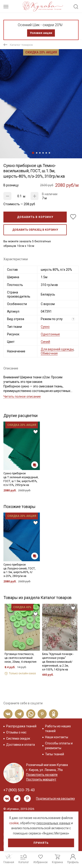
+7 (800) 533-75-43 (19, 790)
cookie (14, 823)
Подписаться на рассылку (55, 798)
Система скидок (18, 738)
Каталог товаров (21, 44)
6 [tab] (49, 153)
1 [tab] (33, 153)
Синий (45, 342)
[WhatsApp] (30, 713)
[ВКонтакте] (8, 713)
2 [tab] (36, 153)
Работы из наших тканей (58, 728)
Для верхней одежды (57, 349)
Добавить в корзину (35, 217)
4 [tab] (43, 153)
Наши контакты (56, 737)
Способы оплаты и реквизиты (59, 745)
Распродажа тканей (21, 726)
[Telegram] (19, 713)
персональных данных (53, 823)
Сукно (45, 327)
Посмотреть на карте (42, 774)
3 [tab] (40, 153)
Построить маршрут (41, 779)
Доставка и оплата (20, 744)
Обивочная (49, 353)
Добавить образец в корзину (35, 229)
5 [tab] (46, 153)
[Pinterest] (42, 713)
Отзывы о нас (16, 732)
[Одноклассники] (53, 713)
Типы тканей (54, 754)
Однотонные (50, 334)
